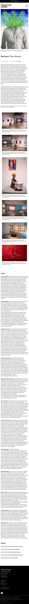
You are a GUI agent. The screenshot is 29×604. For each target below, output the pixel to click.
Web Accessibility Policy (6, 599)
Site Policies (15, 598)
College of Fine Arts (5, 596)
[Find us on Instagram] (2, 593)
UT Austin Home (14, 596)
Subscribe (4, 588)
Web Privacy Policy (17, 599)
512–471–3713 (3, 575)
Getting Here (3, 583)
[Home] (6, 5)
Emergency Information (5, 598)
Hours (2, 582)
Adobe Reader (3, 600)
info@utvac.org (4, 576)
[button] (26, 5)
